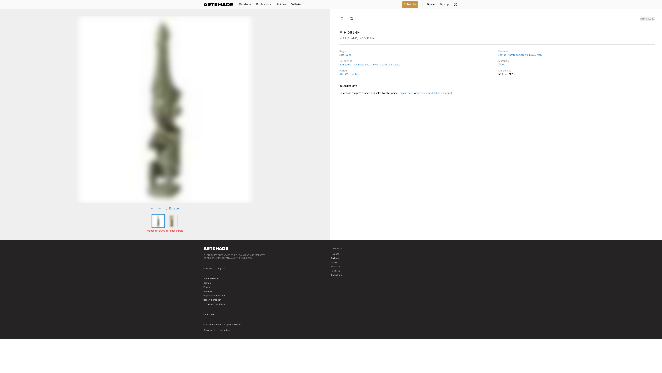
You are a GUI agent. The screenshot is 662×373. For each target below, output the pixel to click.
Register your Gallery (214, 295)
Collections (336, 275)
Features (503, 51)
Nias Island (345, 54)
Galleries (207, 291)
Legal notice (224, 330)
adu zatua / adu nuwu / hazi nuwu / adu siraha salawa (369, 64)
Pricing (206, 287)
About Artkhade (211, 278)
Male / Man (535, 54)
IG (208, 314)
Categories (345, 60)
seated (502, 54)
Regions (335, 254)
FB (204, 314)
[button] (456, 5)
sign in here (406, 93)
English (221, 268)
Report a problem (212, 300)
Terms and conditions (214, 304)
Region (343, 51)
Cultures (335, 258)
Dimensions (504, 70)
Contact (207, 283)
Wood (501, 64)
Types (334, 262)
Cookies (207, 330)
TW (212, 314)
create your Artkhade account (434, 93)
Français (207, 268)
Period (343, 70)
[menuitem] (219, 4)
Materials (503, 60)
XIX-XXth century (349, 74)
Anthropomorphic (518, 54)
